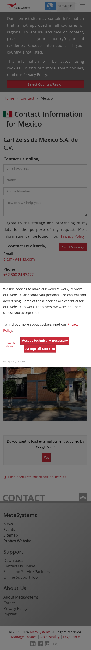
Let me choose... (11, 344)
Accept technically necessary (45, 340)
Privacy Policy (9, 361)
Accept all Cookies (40, 348)
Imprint (22, 361)
